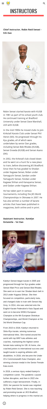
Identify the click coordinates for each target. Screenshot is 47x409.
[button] (3, 3)
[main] (23, 12)
